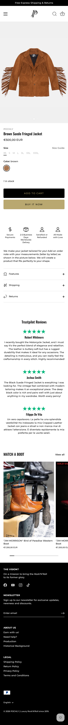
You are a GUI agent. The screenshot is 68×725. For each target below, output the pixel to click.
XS (4, 153)
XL (22, 153)
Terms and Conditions (16, 675)
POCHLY (8, 129)
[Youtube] (13, 585)
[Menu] (5, 14)
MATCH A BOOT (13, 454)
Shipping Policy (12, 661)
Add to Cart (34, 193)
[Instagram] (20, 585)
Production (9, 641)
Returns (13, 296)
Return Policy (11, 666)
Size (34, 148)
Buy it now (34, 204)
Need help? (10, 636)
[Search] (54, 14)
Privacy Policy (11, 670)
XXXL (36, 153)
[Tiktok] (28, 585)
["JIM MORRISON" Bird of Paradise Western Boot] (28, 499)
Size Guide (58, 148)
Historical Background (16, 645)
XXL (28, 153)
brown (6, 168)
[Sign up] (63, 613)
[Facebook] (5, 585)
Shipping (14, 285)
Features (13, 273)
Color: (10, 161)
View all (60, 454)
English (7, 702)
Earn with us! (11, 632)
